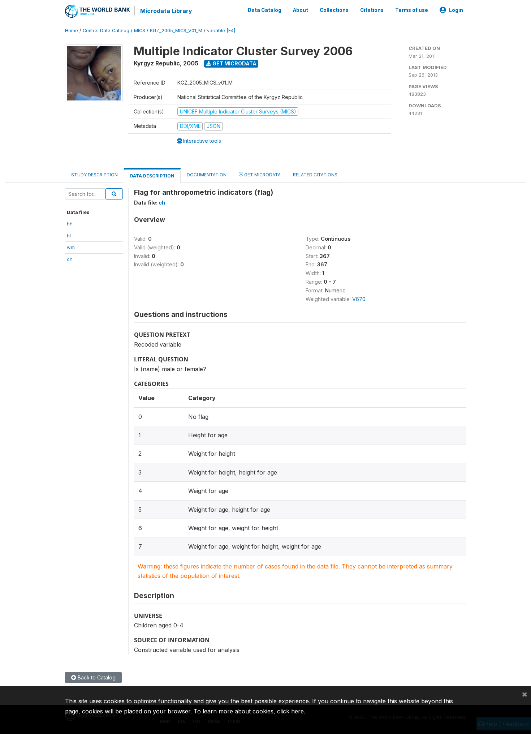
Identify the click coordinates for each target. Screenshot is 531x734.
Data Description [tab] (152, 176)
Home (71, 30)
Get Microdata (233, 63)
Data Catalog (264, 10)
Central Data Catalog (106, 30)
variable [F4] (221, 30)
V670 (359, 299)
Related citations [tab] (315, 174)
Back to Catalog (96, 677)
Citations (372, 10)
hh (70, 224)
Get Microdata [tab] (262, 174)
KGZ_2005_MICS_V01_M (176, 30)
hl (69, 236)
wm (71, 247)
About (300, 10)
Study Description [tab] (94, 174)
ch (70, 259)
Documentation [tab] (206, 174)
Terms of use (411, 10)
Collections (334, 10)
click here (290, 711)
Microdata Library (166, 10)
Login (456, 10)
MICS (139, 30)
